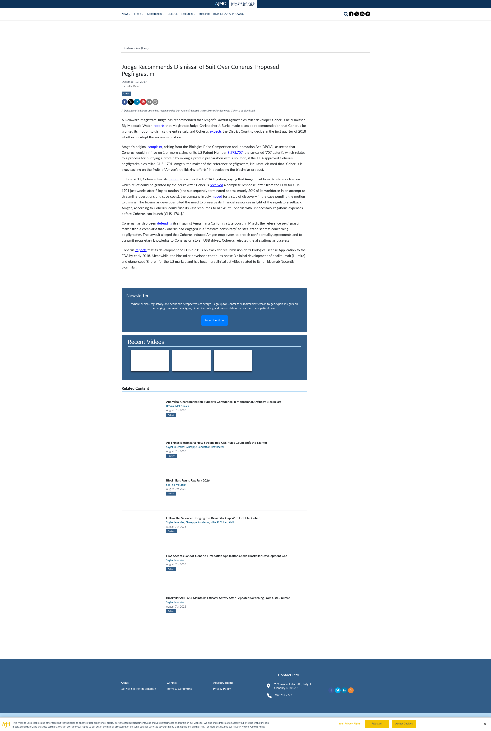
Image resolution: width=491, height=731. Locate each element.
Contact (172, 682)
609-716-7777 (283, 695)
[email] (149, 102)
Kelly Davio (133, 86)
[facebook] (125, 102)
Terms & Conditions (179, 688)
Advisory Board (223, 682)
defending (164, 223)
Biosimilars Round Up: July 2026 (188, 480)
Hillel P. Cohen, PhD (222, 522)
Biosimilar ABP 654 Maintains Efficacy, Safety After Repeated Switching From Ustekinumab (228, 598)
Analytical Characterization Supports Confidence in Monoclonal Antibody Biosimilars (223, 401)
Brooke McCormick (177, 406)
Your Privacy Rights (349, 724)
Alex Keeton (218, 447)
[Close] (485, 723)
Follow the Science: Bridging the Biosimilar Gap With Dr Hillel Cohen (213, 518)
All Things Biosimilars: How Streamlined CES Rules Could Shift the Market (216, 442)
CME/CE (173, 14)
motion (174, 179)
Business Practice (135, 48)
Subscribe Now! (214, 320)
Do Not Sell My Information (138, 688)
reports (159, 125)
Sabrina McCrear (176, 485)
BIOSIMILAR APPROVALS (228, 14)
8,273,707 (235, 152)
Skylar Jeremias (175, 447)
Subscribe (204, 14)
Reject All (377, 724)
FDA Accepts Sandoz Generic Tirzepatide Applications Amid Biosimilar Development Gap (226, 556)
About (125, 682)
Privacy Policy (222, 688)
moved (217, 196)
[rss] (351, 690)
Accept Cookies (404, 724)
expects (216, 131)
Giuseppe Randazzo (197, 447)
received (216, 185)
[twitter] (131, 102)
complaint (154, 147)
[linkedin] (137, 102)
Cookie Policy (257, 727)
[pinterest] (143, 102)
